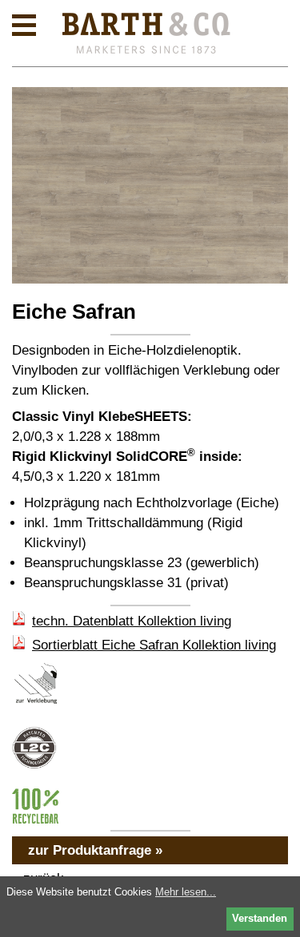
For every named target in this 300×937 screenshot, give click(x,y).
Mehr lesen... (185, 892)
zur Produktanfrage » (95, 850)
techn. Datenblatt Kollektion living (131, 621)
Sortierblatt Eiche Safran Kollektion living (154, 645)
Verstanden (259, 918)
